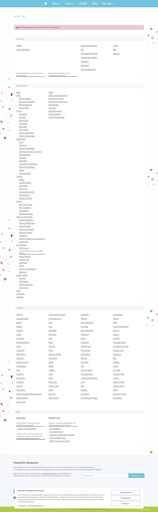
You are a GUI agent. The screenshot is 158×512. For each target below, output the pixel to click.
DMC (115, 358)
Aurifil (18, 346)
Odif (82, 366)
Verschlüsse (23, 186)
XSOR (51, 378)
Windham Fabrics (22, 342)
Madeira (19, 326)
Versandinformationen (89, 57)
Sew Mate (116, 370)
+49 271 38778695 (22, 49)
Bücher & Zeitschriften (24, 217)
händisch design (22, 318)
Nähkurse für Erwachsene (58, 95)
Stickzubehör (23, 211)
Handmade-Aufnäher (26, 192)
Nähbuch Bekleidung (26, 223)
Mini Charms (23, 130)
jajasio (51, 362)
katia (50, 322)
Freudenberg (21, 366)
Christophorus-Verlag (120, 346)
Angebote (19, 297)
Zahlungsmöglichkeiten (89, 53)
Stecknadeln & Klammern (28, 164)
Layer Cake (23, 126)
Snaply (18, 334)
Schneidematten (25, 154)
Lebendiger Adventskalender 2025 (62, 435)
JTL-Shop (146, 509)
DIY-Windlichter (55, 428)
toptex (83, 338)
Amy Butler (85, 342)
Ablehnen (125, 503)
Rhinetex (19, 330)
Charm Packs (23, 120)
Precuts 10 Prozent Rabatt (26, 428)
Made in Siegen (22, 275)
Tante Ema (20, 338)
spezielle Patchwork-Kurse (58, 102)
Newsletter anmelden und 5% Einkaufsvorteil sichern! (59, 74)
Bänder (21, 179)
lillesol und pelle (22, 362)
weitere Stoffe (24, 108)
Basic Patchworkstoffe (27, 102)
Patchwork (22, 272)
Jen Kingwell (117, 398)
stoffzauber (85, 334)
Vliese (18, 291)
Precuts (19, 111)
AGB (82, 49)
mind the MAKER (55, 354)
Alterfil (51, 366)
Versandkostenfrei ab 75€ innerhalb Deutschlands (29, 74)
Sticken (83, 3)
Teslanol (116, 378)
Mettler (115, 366)
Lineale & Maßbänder (27, 148)
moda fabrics (85, 354)
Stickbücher (23, 235)
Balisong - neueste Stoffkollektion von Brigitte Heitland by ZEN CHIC (62, 424)
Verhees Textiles (87, 370)
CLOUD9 (19, 386)
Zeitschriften (23, 242)
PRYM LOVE (23, 189)
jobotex (19, 322)
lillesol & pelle (24, 259)
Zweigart (84, 390)
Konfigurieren (126, 498)
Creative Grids (118, 350)
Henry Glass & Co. (55, 318)
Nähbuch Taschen (25, 232)
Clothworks (20, 350)
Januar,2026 (20, 418)
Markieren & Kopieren (27, 167)
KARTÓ (21, 266)
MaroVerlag (20, 378)
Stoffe (18, 95)
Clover (51, 350)
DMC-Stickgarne (25, 207)
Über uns (116, 53)
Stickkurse (52, 108)
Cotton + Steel (54, 386)
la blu (83, 382)
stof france (52, 334)
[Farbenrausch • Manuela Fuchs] (46, 3)
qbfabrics (52, 394)
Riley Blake (52, 330)
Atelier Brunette (25, 256)
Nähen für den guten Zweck (60, 441)
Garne (21, 142)
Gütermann (85, 394)
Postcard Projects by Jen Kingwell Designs (31, 252)
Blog (94, 3)
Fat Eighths (23, 114)
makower (116, 362)
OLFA (50, 326)
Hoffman (84, 318)
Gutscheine (20, 294)
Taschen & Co (24, 287)
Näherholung (53, 105)
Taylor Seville (53, 398)
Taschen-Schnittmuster (27, 269)
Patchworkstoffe (25, 98)
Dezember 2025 (54, 418)
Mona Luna (117, 354)
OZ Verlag (84, 326)
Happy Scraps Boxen (26, 133)
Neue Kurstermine (56, 432)
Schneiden (23, 158)
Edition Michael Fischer (57, 314)
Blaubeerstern (86, 346)
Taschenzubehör (25, 183)
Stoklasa (116, 334)
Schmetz (84, 358)
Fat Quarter (23, 123)
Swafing (51, 370)
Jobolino (116, 318)
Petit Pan (19, 314)
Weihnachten (24, 281)
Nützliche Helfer (25, 173)
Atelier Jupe (53, 382)
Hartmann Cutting (119, 394)
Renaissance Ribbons (120, 326)
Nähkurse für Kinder (56, 98)
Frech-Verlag (85, 350)
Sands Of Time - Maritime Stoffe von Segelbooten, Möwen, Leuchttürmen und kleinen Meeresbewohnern (29, 436)
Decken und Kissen (26, 284)
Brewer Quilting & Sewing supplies (28, 394)
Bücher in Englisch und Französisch (32, 239)
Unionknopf (53, 358)
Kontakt (19, 45)
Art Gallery (84, 362)
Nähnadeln (23, 161)
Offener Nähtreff (55, 114)
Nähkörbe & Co (24, 195)
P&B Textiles (20, 354)
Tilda (50, 338)
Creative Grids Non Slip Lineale (30, 151)
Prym (18, 370)
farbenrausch (24, 248)
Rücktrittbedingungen (56, 117)
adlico (51, 342)
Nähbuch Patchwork (26, 229)
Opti (82, 386)
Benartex (52, 346)
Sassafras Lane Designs (89, 398)
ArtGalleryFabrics (87, 374)
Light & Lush (20, 402)
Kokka (115, 322)
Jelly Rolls (22, 117)
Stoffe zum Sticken (25, 204)
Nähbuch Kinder (25, 226)
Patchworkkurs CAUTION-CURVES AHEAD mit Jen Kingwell (28, 424)
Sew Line (116, 330)
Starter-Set (23, 145)
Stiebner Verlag (118, 386)
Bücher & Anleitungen (27, 136)
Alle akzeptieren (126, 492)
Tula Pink (116, 338)
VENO (51, 374)
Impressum (22, 506)
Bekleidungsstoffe (25, 105)
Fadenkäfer (23, 263)
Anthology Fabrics (119, 342)
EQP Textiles (20, 390)
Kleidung (22, 278)
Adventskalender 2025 (58, 438)
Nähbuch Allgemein (26, 220)
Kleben (21, 170)
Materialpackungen (26, 214)
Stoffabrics (20, 358)
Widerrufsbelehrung (88, 69)
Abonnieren (136, 476)
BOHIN (115, 390)
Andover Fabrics (22, 398)
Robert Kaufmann (87, 330)
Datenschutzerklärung (36, 506)
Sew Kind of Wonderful (89, 378)
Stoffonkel (20, 382)
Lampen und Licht (25, 198)
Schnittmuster (21, 245)
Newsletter (85, 61)
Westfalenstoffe (118, 374)
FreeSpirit (19, 374)
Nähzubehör (20, 139)
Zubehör (19, 176)
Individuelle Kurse (55, 111)
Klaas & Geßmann (87, 322)
